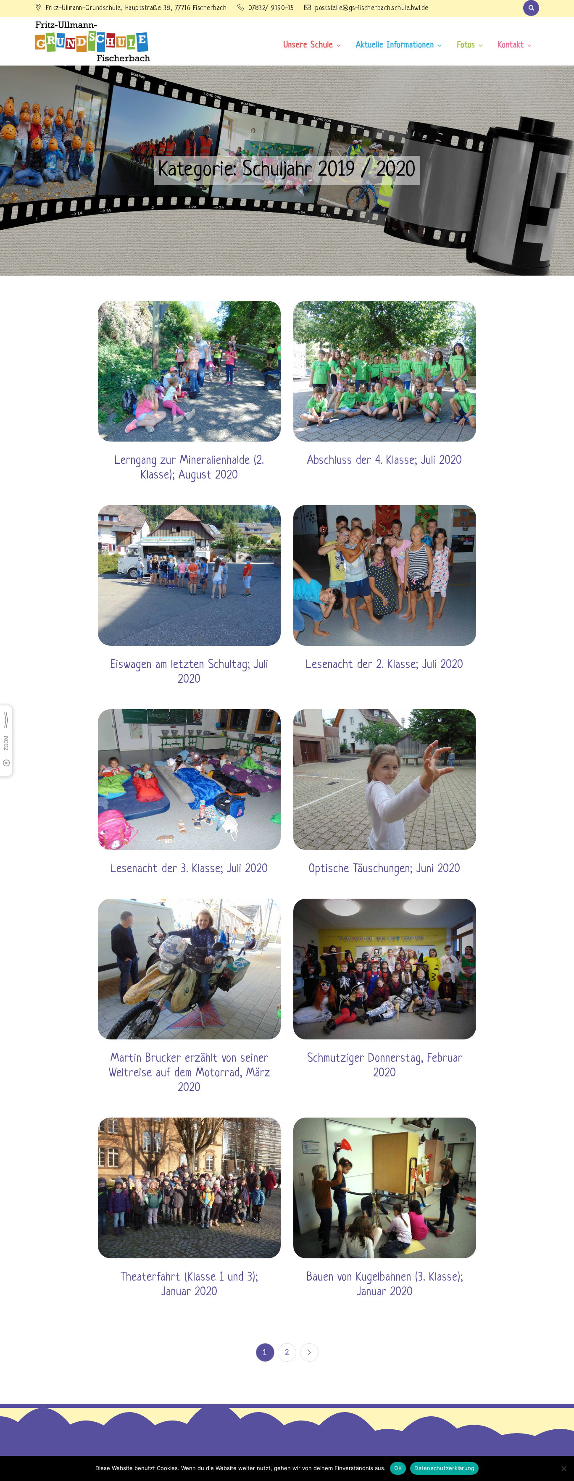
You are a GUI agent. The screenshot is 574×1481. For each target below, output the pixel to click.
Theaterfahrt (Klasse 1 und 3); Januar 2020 (189, 1285)
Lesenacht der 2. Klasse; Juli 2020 (384, 665)
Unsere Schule (308, 45)
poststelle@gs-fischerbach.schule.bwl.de (372, 8)
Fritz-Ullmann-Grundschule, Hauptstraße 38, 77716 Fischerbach (137, 8)
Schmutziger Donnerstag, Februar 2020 (385, 1066)
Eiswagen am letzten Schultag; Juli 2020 (190, 672)
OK (398, 1468)
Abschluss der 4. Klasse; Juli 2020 (384, 461)
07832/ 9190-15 (272, 8)
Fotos (466, 45)
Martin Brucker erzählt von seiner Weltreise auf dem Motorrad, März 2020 (189, 1073)
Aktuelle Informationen (395, 45)
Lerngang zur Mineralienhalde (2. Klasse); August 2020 (189, 468)
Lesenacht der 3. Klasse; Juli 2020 (189, 869)
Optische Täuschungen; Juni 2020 (385, 869)
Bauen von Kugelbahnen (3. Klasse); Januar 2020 (385, 1285)
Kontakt (511, 45)
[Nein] (563, 1468)
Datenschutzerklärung (444, 1468)
